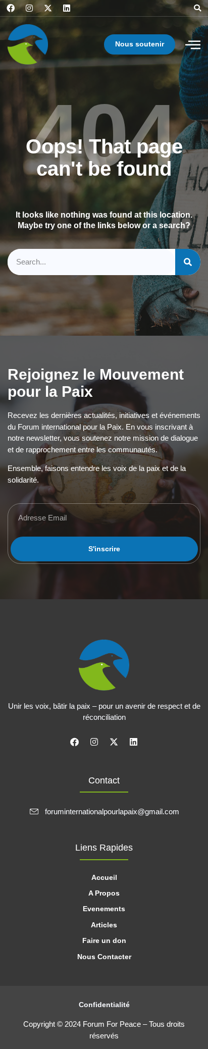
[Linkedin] (67, 8)
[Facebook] (11, 8)
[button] (197, 8)
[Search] (187, 262)
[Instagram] (29, 8)
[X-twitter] (48, 8)
